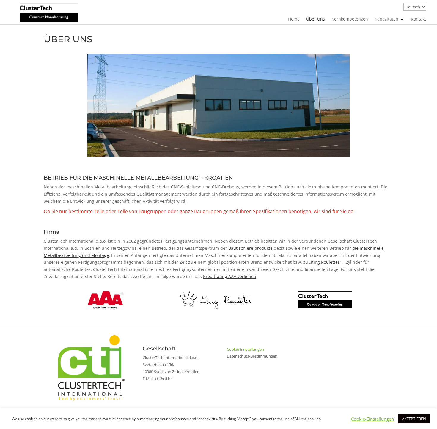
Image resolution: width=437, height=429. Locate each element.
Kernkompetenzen (349, 19)
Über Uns (315, 19)
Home (294, 19)
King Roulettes (325, 262)
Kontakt (418, 19)
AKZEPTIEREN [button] (414, 418)
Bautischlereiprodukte (250, 248)
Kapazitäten (386, 19)
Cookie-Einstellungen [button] (245, 349)
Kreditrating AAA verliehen (229, 276)
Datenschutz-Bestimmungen (252, 356)
